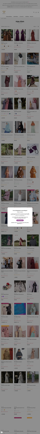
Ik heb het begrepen (20, 220)
